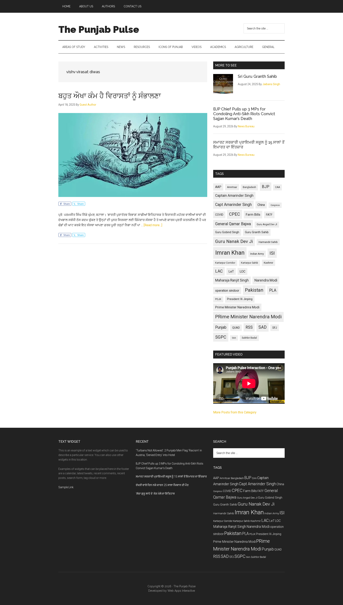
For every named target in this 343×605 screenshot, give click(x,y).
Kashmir (268, 262)
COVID (219, 214)
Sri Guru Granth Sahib (257, 76)
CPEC (234, 214)
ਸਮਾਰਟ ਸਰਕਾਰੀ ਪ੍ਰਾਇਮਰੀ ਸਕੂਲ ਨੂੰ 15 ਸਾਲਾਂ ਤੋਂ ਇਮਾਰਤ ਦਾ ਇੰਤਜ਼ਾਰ (171, 476)
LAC (219, 271)
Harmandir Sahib (268, 242)
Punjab (220, 327)
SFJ (274, 327)
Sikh (234, 338)
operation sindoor (227, 290)
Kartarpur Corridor (225, 262)
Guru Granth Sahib (257, 232)
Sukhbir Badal (249, 337)
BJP (265, 186)
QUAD (236, 327)
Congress (275, 205)
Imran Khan (230, 252)
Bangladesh (249, 187)
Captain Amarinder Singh (234, 196)
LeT (231, 271)
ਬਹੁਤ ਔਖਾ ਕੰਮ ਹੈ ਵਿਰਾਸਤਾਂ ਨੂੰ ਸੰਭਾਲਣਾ (109, 96)
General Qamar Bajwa (233, 224)
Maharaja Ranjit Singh (232, 280)
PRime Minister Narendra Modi (248, 317)
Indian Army (257, 253)
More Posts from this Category (234, 412)
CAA (277, 187)
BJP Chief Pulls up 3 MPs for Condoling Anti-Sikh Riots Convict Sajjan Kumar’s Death (244, 114)
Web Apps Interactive (181, 590)
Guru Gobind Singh (227, 232)
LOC (242, 271)
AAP (218, 187)
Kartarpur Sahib (249, 262)
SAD (262, 327)
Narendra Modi (265, 280)
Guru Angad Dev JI (267, 224)
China (261, 205)
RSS (249, 327)
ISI (272, 253)
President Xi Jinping (239, 299)
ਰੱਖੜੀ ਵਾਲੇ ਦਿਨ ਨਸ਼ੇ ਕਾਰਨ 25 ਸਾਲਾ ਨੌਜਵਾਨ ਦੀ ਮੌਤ (162, 485)
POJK (218, 299)
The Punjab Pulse (98, 29)
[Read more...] (153, 225)
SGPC (220, 337)
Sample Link (65, 487)
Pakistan (254, 290)
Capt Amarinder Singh (233, 204)
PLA (272, 290)
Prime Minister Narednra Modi (237, 307)
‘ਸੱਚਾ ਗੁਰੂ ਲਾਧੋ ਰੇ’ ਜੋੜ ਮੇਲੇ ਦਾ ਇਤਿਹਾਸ (155, 493)
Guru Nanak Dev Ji (234, 241)
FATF (269, 214)
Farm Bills (253, 214)
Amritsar (232, 187)
